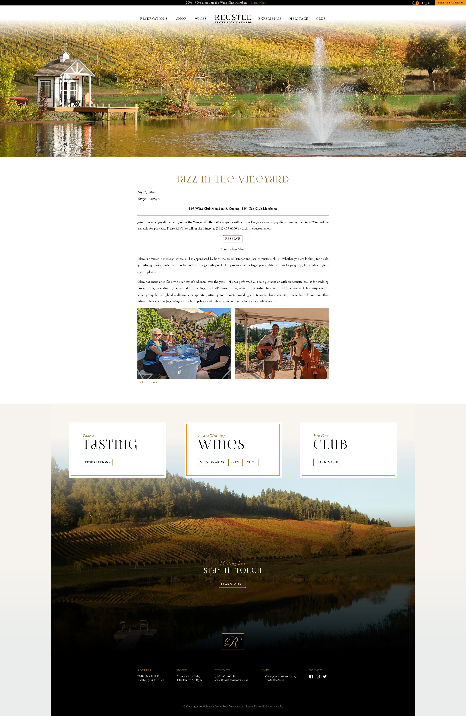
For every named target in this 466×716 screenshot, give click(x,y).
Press (235, 462)
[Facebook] (311, 676)
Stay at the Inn (452, 2)
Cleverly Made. (274, 707)
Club (321, 19)
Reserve (232, 239)
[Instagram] (318, 676)
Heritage (298, 19)
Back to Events (147, 382)
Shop (181, 19)
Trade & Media (274, 680)
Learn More (258, 3)
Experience (270, 19)
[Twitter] (325, 676)
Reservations (154, 19)
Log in (426, 3)
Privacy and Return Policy (281, 676)
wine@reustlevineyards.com (231, 680)
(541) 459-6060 (225, 676)
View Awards (212, 462)
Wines (201, 19)
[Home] (233, 26)
